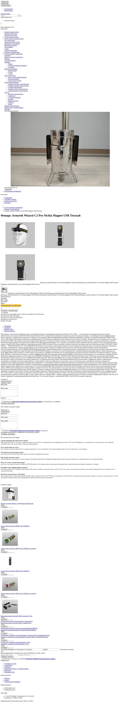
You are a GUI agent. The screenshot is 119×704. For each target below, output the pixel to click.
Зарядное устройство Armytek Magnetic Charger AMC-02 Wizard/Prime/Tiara (24, 637)
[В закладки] (1, 286)
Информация (5, 660)
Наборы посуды (13, 101)
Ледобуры (7, 55)
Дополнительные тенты (12, 42)
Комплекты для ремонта (12, 44)
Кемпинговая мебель (11, 69)
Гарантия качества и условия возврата (16, 668)
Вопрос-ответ (8, 329)
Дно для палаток (9, 40)
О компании (8, 197)
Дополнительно (6, 675)
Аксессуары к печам (14, 80)
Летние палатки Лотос (11, 37)
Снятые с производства (11, 52)
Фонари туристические (11, 106)
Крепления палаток (10, 45)
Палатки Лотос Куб (10, 35)
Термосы (11, 102)
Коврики (7, 62)
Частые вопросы (9, 331)
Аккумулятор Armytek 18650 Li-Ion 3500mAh (15, 571)
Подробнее (8, 189)
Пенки (10, 64)
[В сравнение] (3, 286)
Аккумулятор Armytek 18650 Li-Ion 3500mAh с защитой (18, 593)
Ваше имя (4, 413)
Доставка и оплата (10, 199)
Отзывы (7, 327)
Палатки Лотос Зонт (10, 33)
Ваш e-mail (4, 417)
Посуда (6, 92)
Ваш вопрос (4, 421)
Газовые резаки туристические (18, 91)
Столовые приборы (14, 97)
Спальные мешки (10, 60)
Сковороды (11, 96)
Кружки (10, 99)
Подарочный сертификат (12, 682)
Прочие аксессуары (10, 50)
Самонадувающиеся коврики (17, 65)
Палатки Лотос (5, 14)
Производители (9, 672)
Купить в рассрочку (10, 201)
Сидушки (11, 67)
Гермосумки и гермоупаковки (13, 107)
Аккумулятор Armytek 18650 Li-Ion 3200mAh (15, 526)
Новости (7, 678)
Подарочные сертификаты (12, 191)
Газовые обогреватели (15, 87)
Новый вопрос (5, 411)
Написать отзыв (5, 383)
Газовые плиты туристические (18, 89)
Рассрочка (7, 670)
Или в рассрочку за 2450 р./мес (11, 305)
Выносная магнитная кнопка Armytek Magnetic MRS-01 (18, 630)
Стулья (10, 72)
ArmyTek (3, 298)
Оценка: (3, 398)
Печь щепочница (13, 79)
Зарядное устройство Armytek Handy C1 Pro (15, 644)
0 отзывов (4, 312)
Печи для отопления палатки (17, 77)
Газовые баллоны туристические (18, 84)
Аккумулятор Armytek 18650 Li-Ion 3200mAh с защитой (18, 548)
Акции (6, 680)
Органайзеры (8, 47)
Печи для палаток (10, 75)
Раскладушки (12, 70)
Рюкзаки (7, 109)
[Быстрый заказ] (9, 507)
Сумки (6, 49)
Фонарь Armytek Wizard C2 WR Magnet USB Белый (17, 503)
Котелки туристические (15, 94)
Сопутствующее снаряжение (13, 54)
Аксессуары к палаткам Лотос (14, 38)
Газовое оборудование (11, 82)
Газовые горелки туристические (18, 86)
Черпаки (7, 59)
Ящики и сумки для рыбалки (13, 57)
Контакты (7, 202)
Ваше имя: (4, 384)
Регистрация (8, 10)
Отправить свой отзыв (7, 403)
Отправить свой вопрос (8, 434)
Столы (10, 74)
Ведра (10, 104)
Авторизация (8, 9)
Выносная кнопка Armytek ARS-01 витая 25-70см (16, 616)
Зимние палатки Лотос (11, 32)
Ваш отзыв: (4, 388)
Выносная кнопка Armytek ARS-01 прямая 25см (16, 623)
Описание (7, 326)
